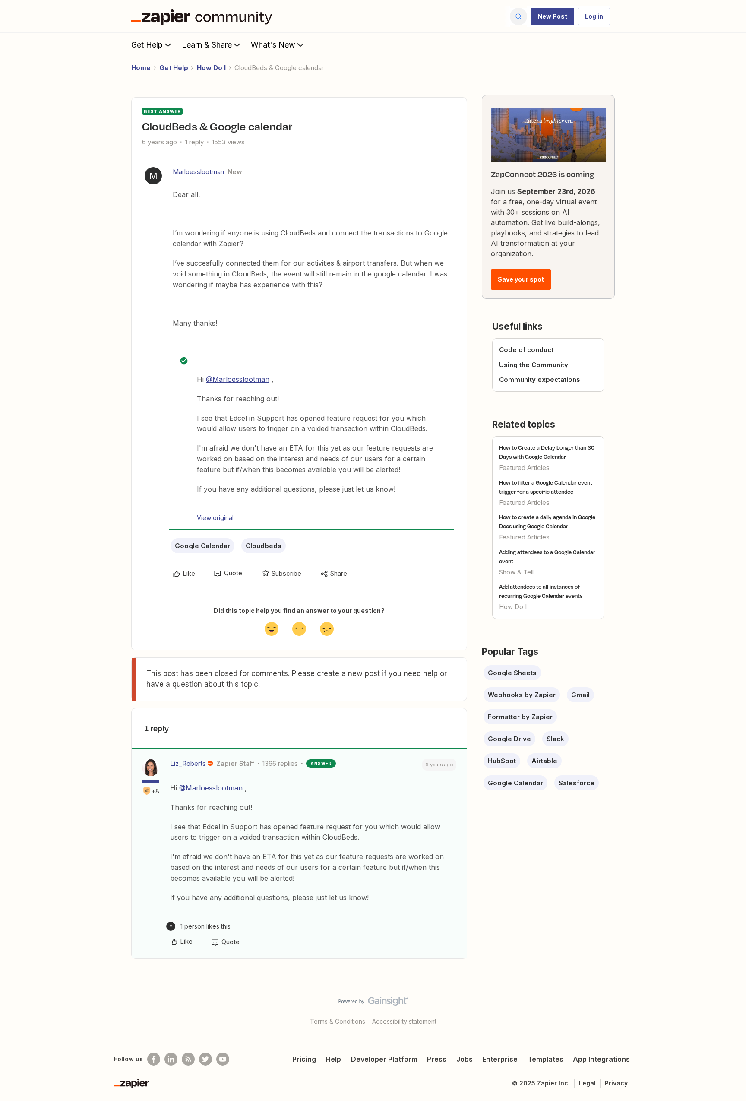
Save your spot (521, 279)
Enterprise (500, 1059)
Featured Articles (524, 467)
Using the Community (533, 365)
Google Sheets (512, 673)
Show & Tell (516, 572)
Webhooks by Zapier (522, 695)
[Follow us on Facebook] (153, 1059)
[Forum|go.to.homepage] (203, 16)
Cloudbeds (263, 546)
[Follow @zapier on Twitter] (205, 1059)
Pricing (304, 1059)
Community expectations (539, 379)
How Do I (211, 67)
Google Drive (509, 739)
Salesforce (576, 783)
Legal (587, 1083)
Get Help (147, 44)
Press (436, 1059)
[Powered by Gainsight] (373, 1003)
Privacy (616, 1083)
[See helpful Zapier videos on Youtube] (222, 1059)
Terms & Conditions (337, 1021)
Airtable (544, 761)
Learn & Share (207, 44)
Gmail (580, 695)
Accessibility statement (404, 1021)
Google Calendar (202, 546)
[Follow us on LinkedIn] (170, 1059)
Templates (545, 1059)
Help (333, 1059)
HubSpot (502, 761)
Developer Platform (384, 1059)
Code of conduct (526, 350)
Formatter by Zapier (520, 717)
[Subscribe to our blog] (188, 1059)
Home (141, 67)
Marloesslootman (198, 172)
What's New (273, 44)
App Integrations (601, 1059)
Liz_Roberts (188, 763)
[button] (552, 16)
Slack (555, 739)
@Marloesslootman (237, 379)
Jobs (464, 1059)
